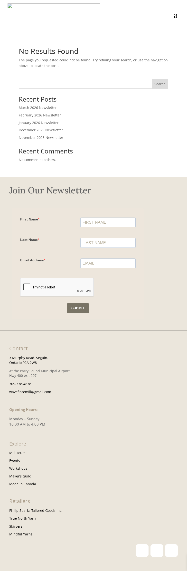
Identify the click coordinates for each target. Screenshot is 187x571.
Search (160, 84)
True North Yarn (22, 518)
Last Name (29, 240)
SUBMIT (77, 308)
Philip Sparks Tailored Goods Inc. (35, 510)
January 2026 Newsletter (39, 122)
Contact (18, 348)
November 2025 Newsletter (41, 137)
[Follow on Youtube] (171, 550)
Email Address (32, 260)
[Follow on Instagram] (142, 550)
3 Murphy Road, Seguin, (28, 357)
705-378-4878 (20, 383)
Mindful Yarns (20, 534)
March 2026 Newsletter (38, 107)
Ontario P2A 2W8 (23, 362)
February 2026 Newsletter (40, 115)
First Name (29, 219)
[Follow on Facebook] (156, 550)
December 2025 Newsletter (41, 130)
